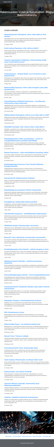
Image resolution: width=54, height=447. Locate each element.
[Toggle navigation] (49, 2)
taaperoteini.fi (7, 2)
